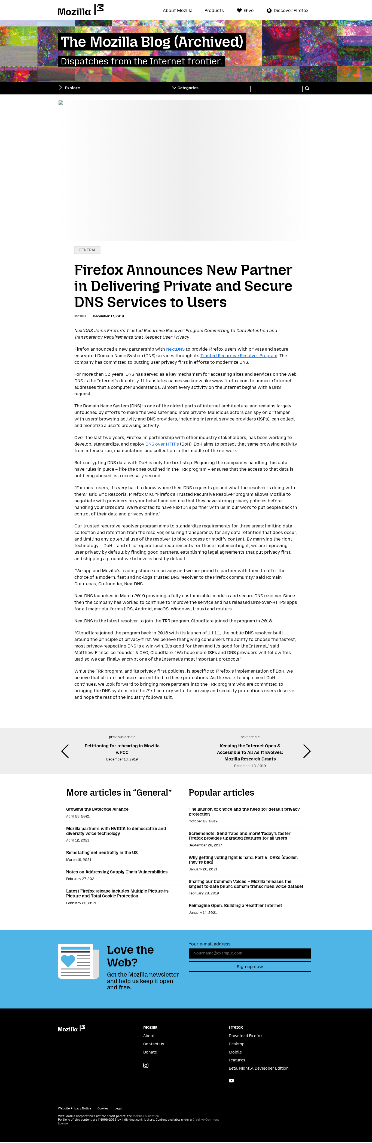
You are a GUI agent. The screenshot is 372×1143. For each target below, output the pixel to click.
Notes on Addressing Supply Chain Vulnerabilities (117, 872)
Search (307, 88)
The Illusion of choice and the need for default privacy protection (244, 812)
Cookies (102, 1108)
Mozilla (80, 9)
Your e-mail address (210, 944)
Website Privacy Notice (74, 1108)
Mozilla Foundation (146, 1116)
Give (249, 10)
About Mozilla (178, 10)
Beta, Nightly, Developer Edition (259, 1068)
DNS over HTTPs (161, 444)
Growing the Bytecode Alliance (97, 809)
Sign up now (250, 966)
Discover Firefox (291, 10)
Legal (118, 1108)
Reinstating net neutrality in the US (102, 852)
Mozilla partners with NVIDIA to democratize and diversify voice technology (116, 831)
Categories (188, 88)
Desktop (237, 1044)
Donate (150, 1052)
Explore (72, 88)
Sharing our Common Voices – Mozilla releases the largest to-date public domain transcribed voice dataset (246, 884)
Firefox (236, 1027)
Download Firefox (246, 1036)
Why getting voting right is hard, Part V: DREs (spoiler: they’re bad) (243, 860)
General (87, 250)
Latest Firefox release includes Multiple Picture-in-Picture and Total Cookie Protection (117, 893)
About (149, 1036)
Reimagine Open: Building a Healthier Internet (235, 905)
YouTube (231, 1080)
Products (214, 10)
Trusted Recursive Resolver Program (238, 355)
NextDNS (175, 349)
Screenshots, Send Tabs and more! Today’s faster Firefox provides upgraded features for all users (240, 836)
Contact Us (153, 1044)
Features (237, 1060)
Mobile (235, 1052)
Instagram (145, 1065)
